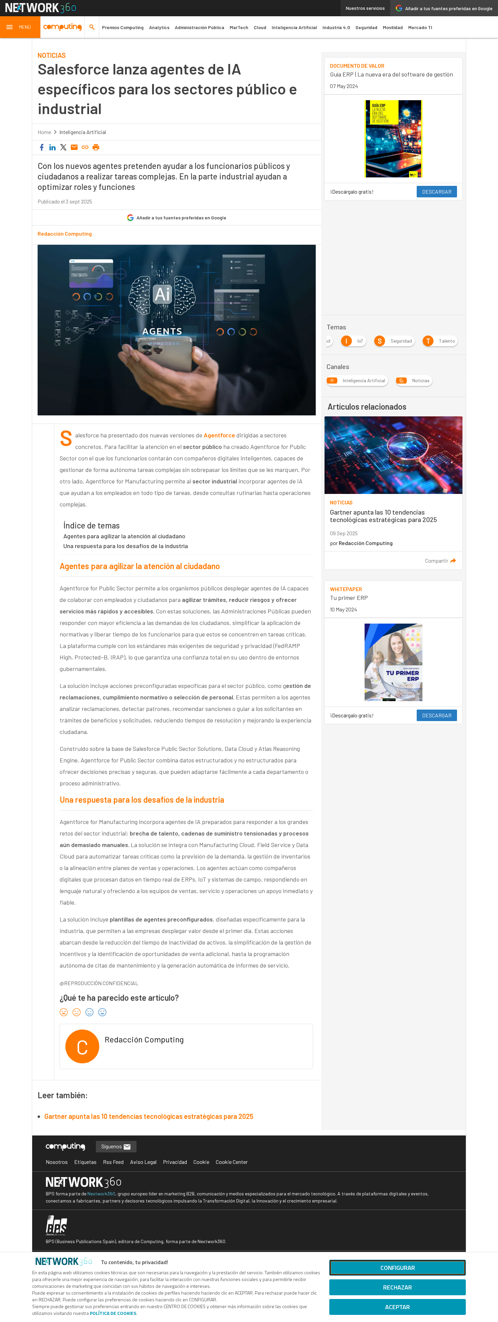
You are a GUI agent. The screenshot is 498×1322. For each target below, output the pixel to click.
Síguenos (112, 1146)
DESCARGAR (437, 191)
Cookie (201, 1161)
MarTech (239, 27)
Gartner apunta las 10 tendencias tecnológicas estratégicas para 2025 (148, 1116)
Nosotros (57, 1161)
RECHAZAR (397, 1287)
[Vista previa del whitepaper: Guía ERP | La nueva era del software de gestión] (393, 139)
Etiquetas (85, 1161)
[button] (20, 27)
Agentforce (220, 435)
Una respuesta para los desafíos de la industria (125, 545)
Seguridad (366, 27)
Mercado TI (420, 27)
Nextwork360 (101, 1193)
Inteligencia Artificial (294, 27)
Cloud (260, 27)
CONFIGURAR (397, 1267)
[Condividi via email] (74, 147)
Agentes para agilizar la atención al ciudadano (124, 536)
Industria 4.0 (336, 27)
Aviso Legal (143, 1161)
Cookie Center (232, 1161)
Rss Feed (113, 1161)
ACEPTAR (397, 1307)
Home (44, 132)
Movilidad (393, 27)
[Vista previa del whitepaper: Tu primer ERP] (393, 662)
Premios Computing (123, 27)
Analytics (159, 27)
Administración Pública (199, 27)
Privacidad (175, 1161)
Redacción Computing (65, 233)
